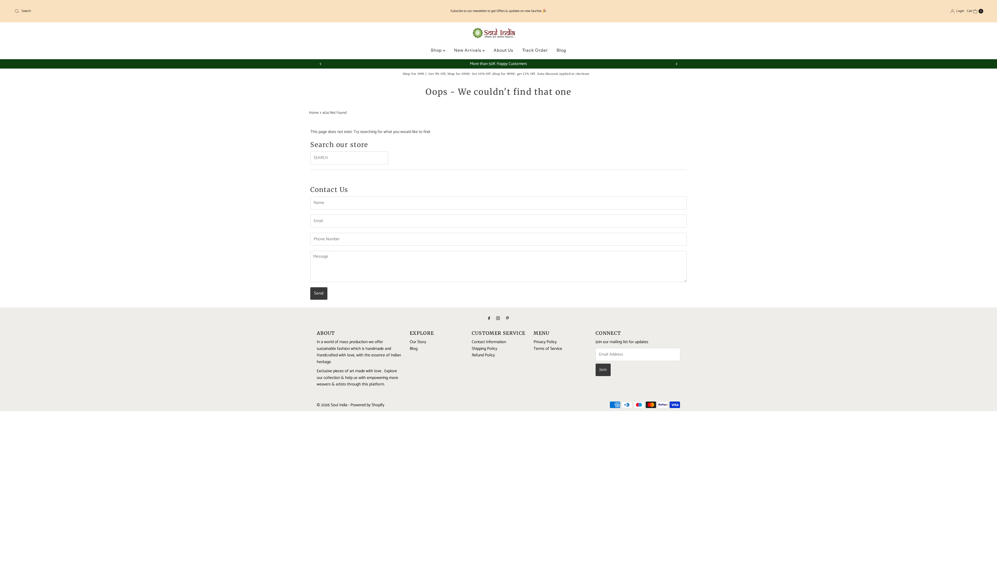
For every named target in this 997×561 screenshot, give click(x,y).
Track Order (535, 50)
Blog (561, 50)
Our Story (418, 341)
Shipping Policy (484, 348)
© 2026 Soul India (332, 405)
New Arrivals (468, 50)
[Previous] (320, 64)
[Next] (676, 64)
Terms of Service (548, 348)
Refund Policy (483, 355)
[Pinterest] (507, 318)
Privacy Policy (545, 341)
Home (314, 113)
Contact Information (489, 341)
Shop (437, 50)
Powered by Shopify (367, 405)
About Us (503, 50)
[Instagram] (498, 318)
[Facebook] (489, 318)
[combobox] (173, 11)
